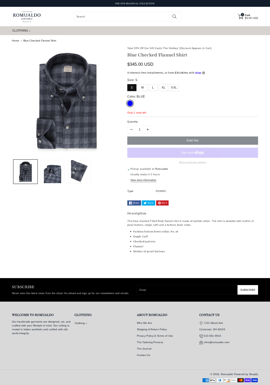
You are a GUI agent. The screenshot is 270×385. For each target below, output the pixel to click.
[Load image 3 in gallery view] (80, 172)
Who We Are (144, 322)
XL (163, 87)
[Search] (174, 16)
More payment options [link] (192, 162)
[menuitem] (21, 30)
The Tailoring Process (150, 342)
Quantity (132, 121)
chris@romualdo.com (216, 342)
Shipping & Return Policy (152, 329)
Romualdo (227, 374)
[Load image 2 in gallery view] (52, 172)
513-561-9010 (212, 335)
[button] (248, 16)
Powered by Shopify (246, 374)
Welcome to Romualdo (33, 315)
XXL (174, 87)
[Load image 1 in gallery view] (25, 172)
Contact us (209, 315)
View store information (143, 180)
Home (15, 40)
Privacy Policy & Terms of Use (155, 335)
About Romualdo (152, 315)
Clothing (83, 315)
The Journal (144, 348)
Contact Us (143, 355)
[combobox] (127, 16)
